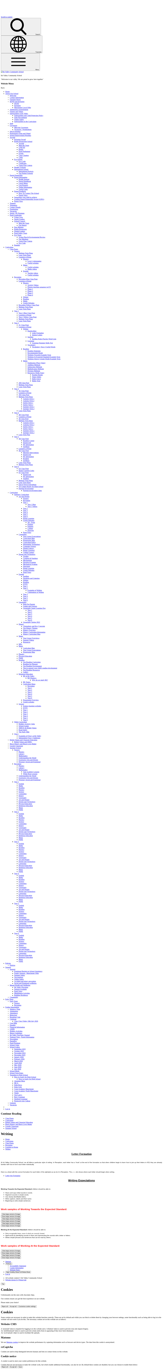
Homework (27, 443)
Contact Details (15, 207)
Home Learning (28, 518)
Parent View (18, 201)
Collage (30, 528)
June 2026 (17, 1067)
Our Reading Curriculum (32, 662)
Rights (21, 149)
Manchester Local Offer (22, 107)
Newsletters (14, 1039)
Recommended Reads (35, 353)
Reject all (5, 1306)
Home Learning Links (26, 471)
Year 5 (16, 437)
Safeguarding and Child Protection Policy (28, 115)
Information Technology (31, 544)
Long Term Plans (25, 255)
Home (7, 92)
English (25, 271)
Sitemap (8, 1261)
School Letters (15, 1047)
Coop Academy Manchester (24, 1089)
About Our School (11, 94)
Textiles (25, 556)
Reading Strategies (34, 351)
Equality (13, 1025)
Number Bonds (37, 375)
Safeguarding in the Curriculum (25, 121)
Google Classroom (16, 746)
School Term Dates (16, 1073)
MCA (16, 1083)
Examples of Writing (34, 590)
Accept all (13, 1306)
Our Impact (23, 225)
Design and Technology (27, 554)
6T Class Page (24, 473)
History (21, 624)
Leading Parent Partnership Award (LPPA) (29, 199)
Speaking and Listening (31, 578)
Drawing (30, 530)
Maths (25, 265)
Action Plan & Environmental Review (32, 237)
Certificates (23, 163)
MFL (20, 644)
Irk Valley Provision (21, 987)
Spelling (30, 337)
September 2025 (20, 1049)
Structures (26, 566)
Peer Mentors (19, 227)
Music (21, 646)
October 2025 (19, 1051)
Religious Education (26, 674)
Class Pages (14, 249)
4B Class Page (24, 415)
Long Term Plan (24, 435)
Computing (23, 534)
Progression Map (29, 540)
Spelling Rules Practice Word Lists (44, 339)
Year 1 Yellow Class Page (28, 317)
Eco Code (22, 161)
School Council (19, 221)
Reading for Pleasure (30, 664)
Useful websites (33, 263)
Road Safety (23, 730)
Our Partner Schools (26, 173)
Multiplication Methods (35, 369)
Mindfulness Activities (22, 993)
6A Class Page (24, 469)
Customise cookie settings (27, 1306)
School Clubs (14, 1045)
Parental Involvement (26, 489)
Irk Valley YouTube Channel (20, 1035)
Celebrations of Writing (35, 592)
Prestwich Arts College (22, 1101)
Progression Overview (31, 700)
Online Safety (19, 119)
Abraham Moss (19, 1081)
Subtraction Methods (34, 367)
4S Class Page (24, 419)
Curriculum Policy (29, 542)
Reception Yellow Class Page (29, 305)
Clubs (21, 157)
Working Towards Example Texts (39, 355)
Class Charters (24, 155)
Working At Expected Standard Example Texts (43, 357)
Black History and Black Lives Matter (23, 744)
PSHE (21, 658)
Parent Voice (23, 195)
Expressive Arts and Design (28, 760)
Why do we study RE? (40, 680)
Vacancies (13, 211)
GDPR (12, 1029)
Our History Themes (30, 628)
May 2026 (17, 1065)
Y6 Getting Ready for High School (31, 487)
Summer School (15, 748)
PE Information (28, 445)
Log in (7, 1109)
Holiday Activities (16, 1031)
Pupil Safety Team (20, 233)
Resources (26, 642)
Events (21, 153)
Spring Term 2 (28, 405)
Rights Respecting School (23, 141)
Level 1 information (34, 261)
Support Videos (28, 640)
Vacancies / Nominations (22, 129)
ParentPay (13, 1041)
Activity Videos (32, 285)
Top (3, 1284)
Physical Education (25, 656)
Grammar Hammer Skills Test (42, 343)
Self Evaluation (15, 131)
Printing (30, 524)
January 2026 (19, 1057)
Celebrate (13, 1019)
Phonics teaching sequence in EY (39, 287)
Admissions (14, 1011)
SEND (16, 104)
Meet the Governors (21, 127)
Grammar (30, 341)
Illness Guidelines (16, 1033)
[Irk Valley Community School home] (12, 72)
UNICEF (22, 147)
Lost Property (23, 185)
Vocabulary (31, 345)
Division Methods (33, 371)
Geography (23, 602)
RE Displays (31, 678)
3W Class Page (24, 395)
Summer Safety (19, 975)
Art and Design (24, 496)
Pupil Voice (27, 532)
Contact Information (17, 98)
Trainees (13, 203)
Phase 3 (30, 293)
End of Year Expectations (27, 485)
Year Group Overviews (31, 638)
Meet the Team (24, 145)
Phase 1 (30, 289)
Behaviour (13, 1015)
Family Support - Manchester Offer (26, 973)
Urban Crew (18, 217)
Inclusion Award (20, 139)
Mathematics (23, 756)
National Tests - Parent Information (22, 1037)
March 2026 (18, 1061)
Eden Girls (18, 1087)
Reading (26, 299)
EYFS (25, 584)
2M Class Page (24, 383)
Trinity (16, 1093)
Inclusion (17, 106)
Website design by (15, 1280)
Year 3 (16, 389)
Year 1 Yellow (32, 506)
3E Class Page (24, 391)
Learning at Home (25, 257)
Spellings (26, 447)
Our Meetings (23, 239)
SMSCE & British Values (27, 728)
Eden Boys (18, 1085)
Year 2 (16, 323)
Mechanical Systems (30, 564)
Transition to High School (19, 1075)
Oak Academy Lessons (31, 772)
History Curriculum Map (31, 634)
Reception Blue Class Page (28, 279)
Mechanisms (27, 560)
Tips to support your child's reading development (40, 668)
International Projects (26, 171)
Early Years (9, 999)
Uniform (13, 1103)
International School (21, 169)
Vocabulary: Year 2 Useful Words (43, 347)
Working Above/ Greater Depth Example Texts (43, 359)
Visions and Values (16, 111)
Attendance (14, 1013)
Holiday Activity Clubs (27, 724)
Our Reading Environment (32, 666)
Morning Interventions (31, 453)
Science (21, 704)
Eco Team (17, 235)
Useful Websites (28, 303)
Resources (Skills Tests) (35, 373)
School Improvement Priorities (20, 135)
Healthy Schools (20, 167)
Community (14, 997)
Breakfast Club (15, 1017)
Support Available (20, 989)
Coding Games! (28, 552)
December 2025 (19, 1055)
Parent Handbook (25, 181)
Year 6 (16, 467)
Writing (25, 297)
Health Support (24, 179)
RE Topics (26, 682)
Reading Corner (28, 441)
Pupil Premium (15, 1043)
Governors (13, 125)
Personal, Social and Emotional (29, 762)
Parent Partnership (16, 175)
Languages (22, 864)
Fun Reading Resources (31, 670)
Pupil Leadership (16, 215)
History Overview (29, 630)
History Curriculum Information (34, 632)
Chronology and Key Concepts (34, 626)
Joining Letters (37, 335)
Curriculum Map (29, 538)
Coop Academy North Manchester (26, 1091)
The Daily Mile (24, 732)
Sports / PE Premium (17, 213)
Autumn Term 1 (28, 399)
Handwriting (31, 331)
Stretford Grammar (20, 1099)
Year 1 (16, 311)
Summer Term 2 (28, 409)
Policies (8, 963)
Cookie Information (17, 1268)
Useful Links (23, 189)
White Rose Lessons (30, 774)
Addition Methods (33, 365)
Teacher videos (32, 273)
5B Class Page (24, 439)
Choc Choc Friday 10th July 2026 (26, 1021)
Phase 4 (30, 295)
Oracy (16, 734)
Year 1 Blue (31, 504)
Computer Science (29, 546)
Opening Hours (15, 100)
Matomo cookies (12, 1342)
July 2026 (17, 1069)
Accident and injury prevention (25, 981)
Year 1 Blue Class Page (27, 313)
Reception (17, 277)
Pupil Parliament (24, 151)
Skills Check (36, 379)
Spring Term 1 (28, 403)
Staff (11, 123)
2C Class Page (24, 325)
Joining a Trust (15, 1009)
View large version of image (11, 1214)
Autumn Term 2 (28, 401)
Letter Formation (38, 333)
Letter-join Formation (12, 1176)
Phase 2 (30, 291)
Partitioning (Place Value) (36, 363)
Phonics (26, 259)
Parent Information (20, 177)
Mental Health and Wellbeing (20, 985)
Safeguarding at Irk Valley (19, 113)
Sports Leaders (19, 219)
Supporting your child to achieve (25, 197)
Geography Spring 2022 (31, 622)
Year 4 (16, 413)
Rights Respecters (20, 229)
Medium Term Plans (26, 253)
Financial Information (17, 1027)
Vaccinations (18, 977)
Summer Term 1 (28, 407)
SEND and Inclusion (17, 102)
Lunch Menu (23, 183)
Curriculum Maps (29, 684)
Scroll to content (6, 17)
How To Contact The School (29, 193)
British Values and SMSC (23, 742)
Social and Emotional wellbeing (25, 983)
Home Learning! (29, 550)
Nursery (17, 251)
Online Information (25, 187)
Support (8, 967)
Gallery (25, 672)
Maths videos (32, 269)
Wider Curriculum (20, 722)
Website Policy (15, 1270)
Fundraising (14, 209)
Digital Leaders (19, 231)
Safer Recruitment (20, 117)
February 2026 (19, 1059)
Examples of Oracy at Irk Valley (30, 736)
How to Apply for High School (25, 1077)
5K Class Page (24, 451)
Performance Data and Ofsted (20, 133)
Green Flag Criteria (25, 165)
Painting (30, 526)
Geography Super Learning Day (34, 608)
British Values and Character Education (23, 740)
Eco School (18, 159)
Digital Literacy (28, 548)
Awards (12, 137)
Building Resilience (21, 995)
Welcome (13, 96)
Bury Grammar (19, 1097)
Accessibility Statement (18, 1266)
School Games (24, 726)
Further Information (12, 1007)
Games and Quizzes (30, 606)
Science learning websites (32, 706)
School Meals (14, 1071)
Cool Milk (13, 1023)
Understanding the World (27, 758)
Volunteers (13, 205)
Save (20, 1367)
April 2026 (18, 1063)
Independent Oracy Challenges (29, 738)
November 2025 (20, 1053)
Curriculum (9, 247)
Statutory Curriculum (21, 494)
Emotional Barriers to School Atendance (28, 971)
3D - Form (31, 522)
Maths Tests (36, 381)
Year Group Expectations (32, 536)
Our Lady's (18, 1095)
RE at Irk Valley (28, 676)
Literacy (21, 754)
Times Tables (36, 377)
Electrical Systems (29, 562)
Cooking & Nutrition (30, 558)
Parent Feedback (20, 191)
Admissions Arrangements (19, 109)
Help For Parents (29, 604)
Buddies (17, 245)
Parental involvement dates (32, 491)
